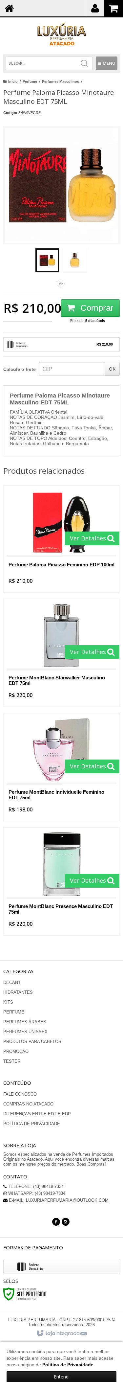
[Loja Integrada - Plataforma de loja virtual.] (61, 1333)
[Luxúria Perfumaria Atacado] (61, 34)
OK (112, 369)
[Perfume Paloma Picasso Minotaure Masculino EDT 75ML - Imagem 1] (47, 260)
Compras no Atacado (28, 1104)
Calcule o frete (19, 369)
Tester (11, 1061)
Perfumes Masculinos (60, 81)
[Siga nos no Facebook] (56, 1221)
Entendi (62, 1377)
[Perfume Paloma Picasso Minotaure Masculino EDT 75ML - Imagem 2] (75, 260)
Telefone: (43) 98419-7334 (35, 1186)
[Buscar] (84, 63)
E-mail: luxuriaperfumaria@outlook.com (58, 1200)
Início (13, 81)
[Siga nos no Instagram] (66, 1221)
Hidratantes (18, 992)
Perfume (30, 81)
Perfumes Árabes (24, 1021)
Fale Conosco (20, 1094)
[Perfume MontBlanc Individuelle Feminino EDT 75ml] (61, 767)
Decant (12, 982)
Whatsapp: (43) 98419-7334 (36, 1193)
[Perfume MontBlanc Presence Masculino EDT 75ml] (61, 881)
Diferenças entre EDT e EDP (37, 1113)
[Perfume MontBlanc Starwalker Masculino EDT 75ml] (61, 652)
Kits (8, 1002)
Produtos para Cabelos (32, 1041)
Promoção (16, 1051)
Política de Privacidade (31, 1123)
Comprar (95, 308)
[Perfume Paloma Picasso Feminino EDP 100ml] (61, 539)
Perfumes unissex (25, 1031)
